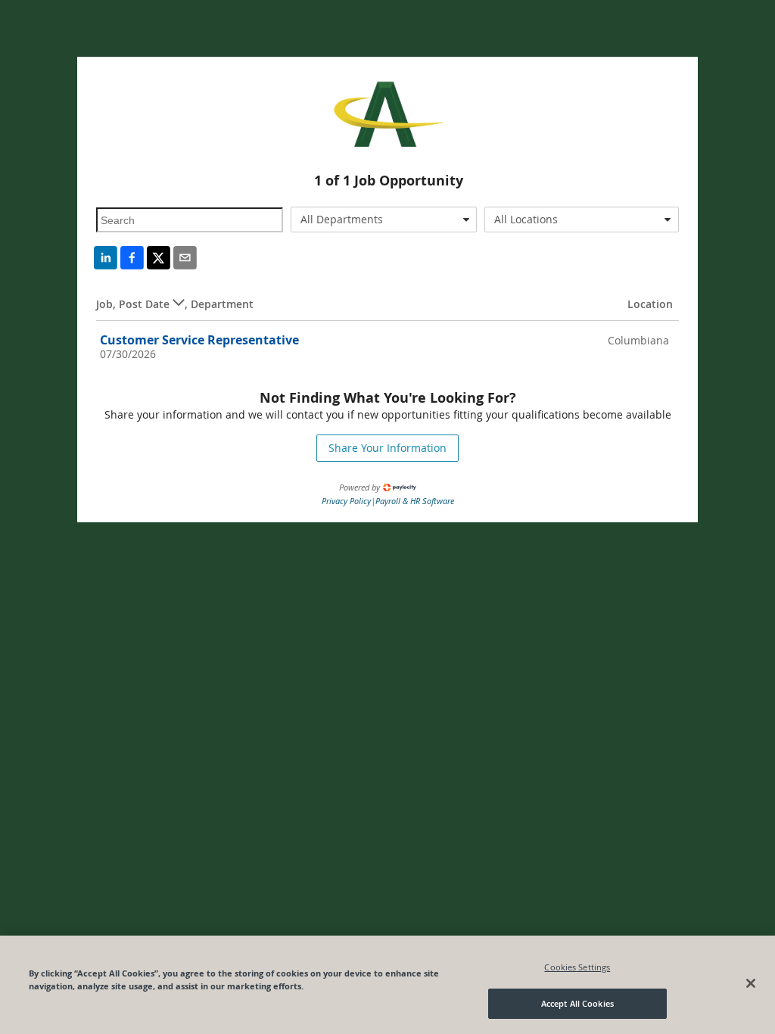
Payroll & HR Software (414, 500)
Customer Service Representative (199, 340)
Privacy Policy (346, 500)
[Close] (750, 983)
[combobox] (384, 219)
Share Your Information (387, 448)
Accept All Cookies (577, 1003)
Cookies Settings (577, 967)
